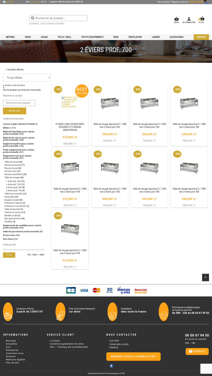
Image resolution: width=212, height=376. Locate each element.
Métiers (10, 37)
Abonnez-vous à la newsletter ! (133, 356)
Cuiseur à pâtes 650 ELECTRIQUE (19, 124)
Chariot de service (12, 212)
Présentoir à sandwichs (15, 206)
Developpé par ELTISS (117, 373)
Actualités (11, 344)
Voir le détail (70, 115)
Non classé (8, 239)
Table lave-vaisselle (13, 194)
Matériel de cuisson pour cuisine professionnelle (18, 139)
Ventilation (135, 37)
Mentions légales (15, 359)
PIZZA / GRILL (64, 37)
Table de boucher (12, 209)
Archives (11, 356)
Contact (201, 37)
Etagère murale (11, 200)
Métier (6, 128)
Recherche (14, 111)
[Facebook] (111, 366)
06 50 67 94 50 (197, 335)
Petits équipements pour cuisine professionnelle (18, 151)
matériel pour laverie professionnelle (21, 231)
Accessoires (177, 37)
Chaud (44, 37)
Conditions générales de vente (67, 344)
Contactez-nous (15, 353)
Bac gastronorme (12, 218)
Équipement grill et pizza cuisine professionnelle (18, 145)
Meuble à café (10, 215)
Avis (8, 347)
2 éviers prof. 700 (14, 190)
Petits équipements (92, 37)
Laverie (156, 37)
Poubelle (8, 222)
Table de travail (11, 162)
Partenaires (12, 350)
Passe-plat (9, 197)
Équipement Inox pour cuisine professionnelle (17, 157)
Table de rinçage (12, 177)
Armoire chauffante (13, 174)
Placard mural (10, 168)
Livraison (55, 340)
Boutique (11, 340)
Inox (115, 37)
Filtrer (9, 255)
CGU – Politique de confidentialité (69, 347)
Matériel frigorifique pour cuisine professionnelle (18, 133)
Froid (28, 37)
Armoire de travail (12, 165)
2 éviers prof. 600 (14, 187)
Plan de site (12, 362)
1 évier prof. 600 (13, 181)
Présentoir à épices (13, 203)
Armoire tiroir (10, 171)
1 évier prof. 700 (13, 184)
